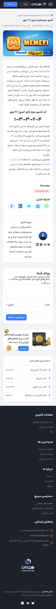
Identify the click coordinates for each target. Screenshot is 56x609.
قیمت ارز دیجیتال (46, 427)
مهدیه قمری (37, 25)
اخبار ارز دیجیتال (46, 454)
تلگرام (46, 71)
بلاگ (51, 431)
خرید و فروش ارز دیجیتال (43, 422)
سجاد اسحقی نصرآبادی (11, 25)
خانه (48, 15)
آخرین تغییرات (47, 513)
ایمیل (10, 305)
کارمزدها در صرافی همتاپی (42, 508)
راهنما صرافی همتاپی (44, 503)
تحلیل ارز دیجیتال (46, 459)
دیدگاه (45, 283)
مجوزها (50, 486)
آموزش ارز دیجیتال (45, 449)
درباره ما (49, 476)
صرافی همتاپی (38, 4)
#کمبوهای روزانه (41, 191)
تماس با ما (49, 481)
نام (47, 305)
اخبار (43, 15)
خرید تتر (23, 348)
